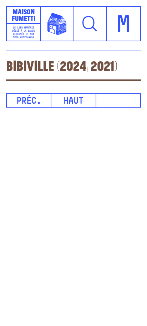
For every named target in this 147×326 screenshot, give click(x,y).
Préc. (28, 101)
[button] (90, 24)
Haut (73, 101)
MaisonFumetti (23, 14)
